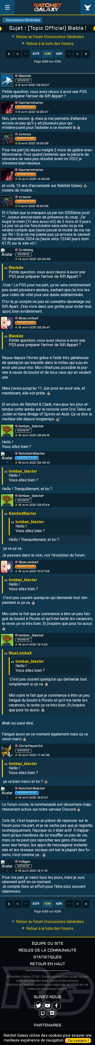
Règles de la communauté (47, 950)
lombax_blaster (31, 426)
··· (25, 53)
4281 (59, 53)
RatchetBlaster (32, 453)
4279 (35, 53)
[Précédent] (17, 54)
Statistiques (47, 957)
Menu (7, 7)
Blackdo (25, 76)
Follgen (24, 861)
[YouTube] (48, 1005)
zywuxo (25, 134)
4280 (47, 53)
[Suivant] (77, 54)
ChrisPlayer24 (31, 746)
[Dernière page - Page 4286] (85, 54)
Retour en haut (47, 964)
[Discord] (52, 1013)
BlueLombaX (29, 318)
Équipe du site (47, 943)
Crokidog (26, 250)
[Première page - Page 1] (9, 54)
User (87, 7)
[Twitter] (39, 1005)
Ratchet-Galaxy (47, 7)
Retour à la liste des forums (49, 43)
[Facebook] (57, 1005)
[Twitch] (43, 1013)
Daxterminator (31, 102)
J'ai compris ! (78, 1041)
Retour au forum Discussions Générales (49, 36)
